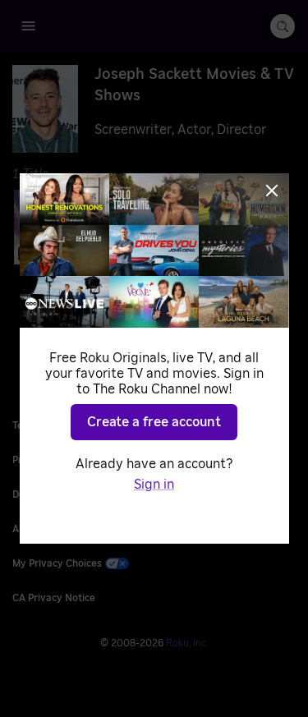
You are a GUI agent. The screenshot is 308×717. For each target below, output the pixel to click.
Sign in (154, 484)
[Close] (272, 190)
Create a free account (154, 422)
